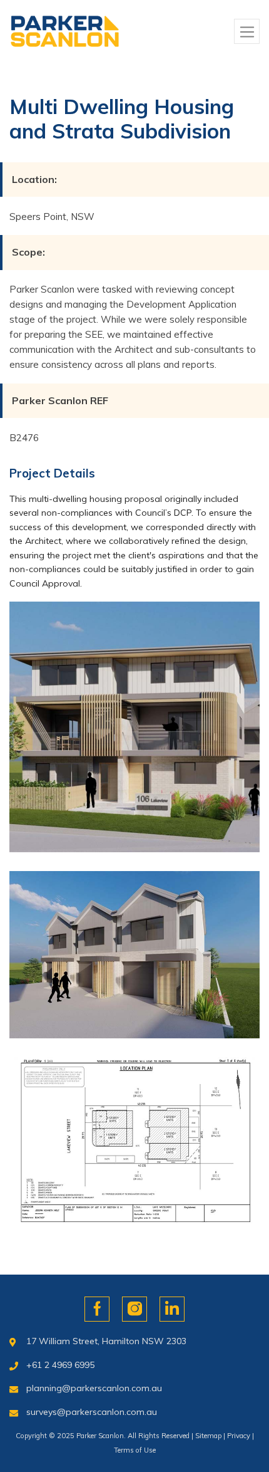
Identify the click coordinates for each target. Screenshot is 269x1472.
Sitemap (208, 1435)
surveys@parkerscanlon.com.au (91, 1411)
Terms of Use (135, 1450)
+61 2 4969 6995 (60, 1364)
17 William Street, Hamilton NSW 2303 (106, 1341)
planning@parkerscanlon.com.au (94, 1388)
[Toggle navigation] (247, 31)
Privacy (238, 1435)
